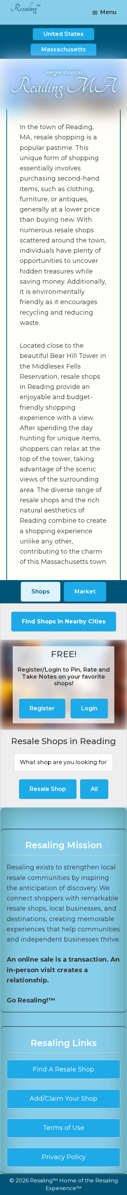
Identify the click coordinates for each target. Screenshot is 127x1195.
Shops (40, 591)
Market (85, 591)
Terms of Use (63, 1128)
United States (63, 34)
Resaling (24, 8)
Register (42, 708)
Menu (108, 12)
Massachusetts (63, 49)
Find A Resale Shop (63, 1069)
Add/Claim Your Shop (63, 1098)
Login (89, 708)
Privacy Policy (64, 1157)
